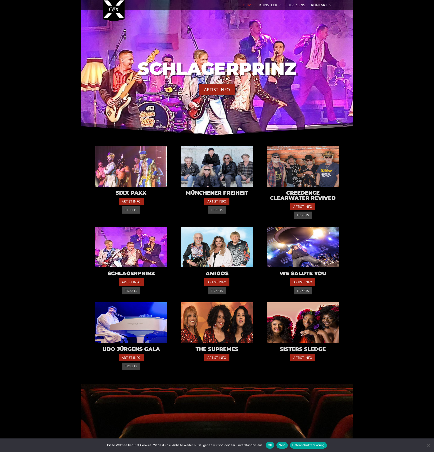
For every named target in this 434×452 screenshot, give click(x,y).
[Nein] (428, 445)
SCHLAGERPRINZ (217, 68)
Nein (282, 445)
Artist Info (217, 89)
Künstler (268, 5)
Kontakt (319, 5)
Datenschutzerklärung (308, 445)
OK (270, 445)
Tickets (131, 210)
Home (248, 5)
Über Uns (296, 5)
